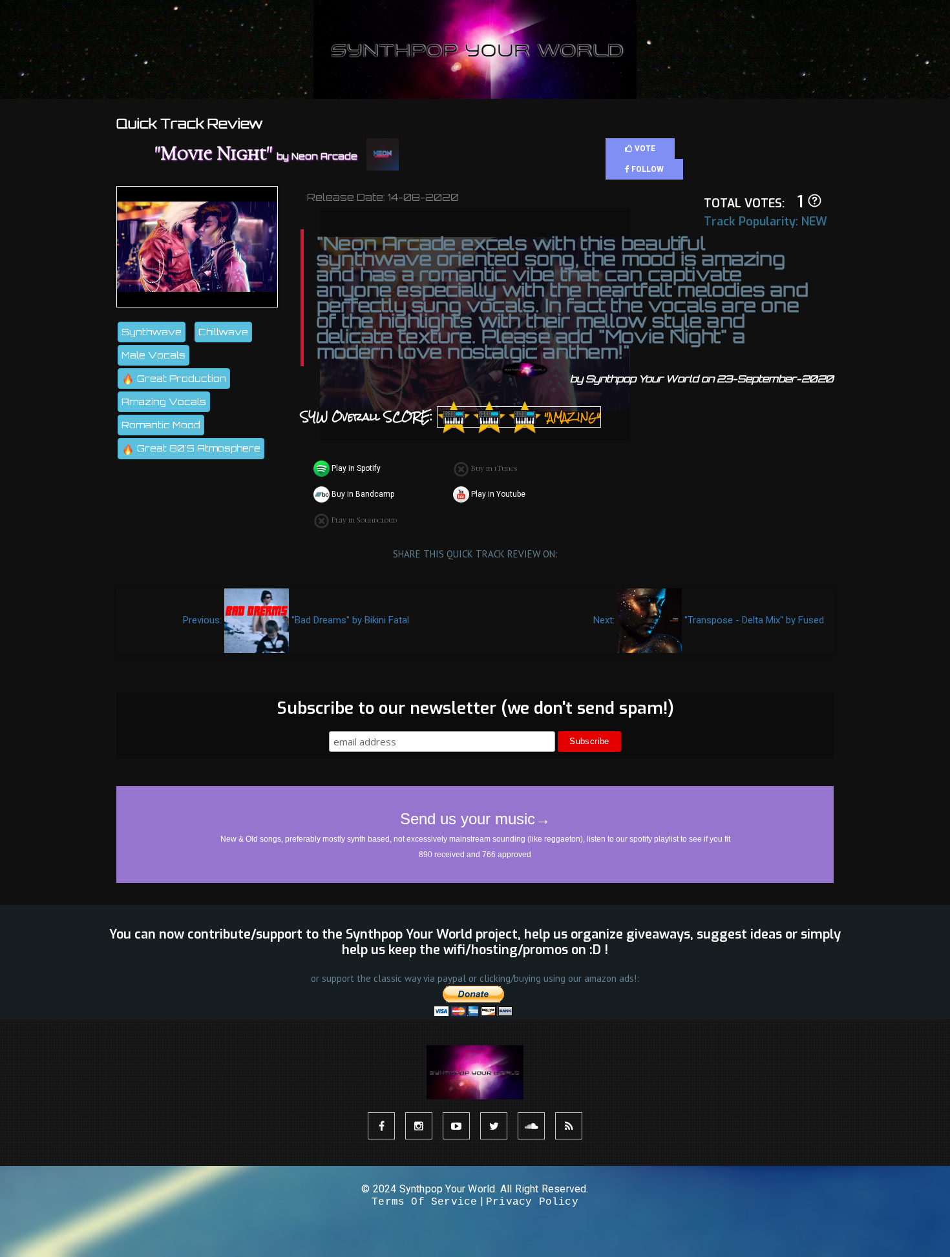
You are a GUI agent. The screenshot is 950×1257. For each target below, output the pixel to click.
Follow (646, 169)
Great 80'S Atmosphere (197, 447)
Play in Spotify (355, 468)
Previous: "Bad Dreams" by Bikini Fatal (296, 620)
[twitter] (493, 1125)
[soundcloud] (531, 1125)
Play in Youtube (497, 494)
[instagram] (418, 1125)
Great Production (180, 378)
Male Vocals (153, 354)
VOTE (644, 148)
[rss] (568, 1125)
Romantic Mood (160, 424)
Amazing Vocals (163, 401)
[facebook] (381, 1125)
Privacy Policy (532, 1202)
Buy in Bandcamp (362, 494)
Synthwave (151, 331)
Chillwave (223, 331)
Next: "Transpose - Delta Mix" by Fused (708, 620)
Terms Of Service (424, 1202)
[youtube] (456, 1125)
